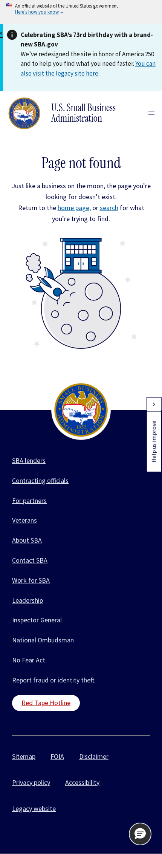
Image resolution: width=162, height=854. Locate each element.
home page (73, 207)
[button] (140, 834)
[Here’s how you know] (81, 12)
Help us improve (153, 442)
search (109, 207)
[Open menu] (151, 113)
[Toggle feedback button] (153, 404)
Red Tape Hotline (45, 702)
